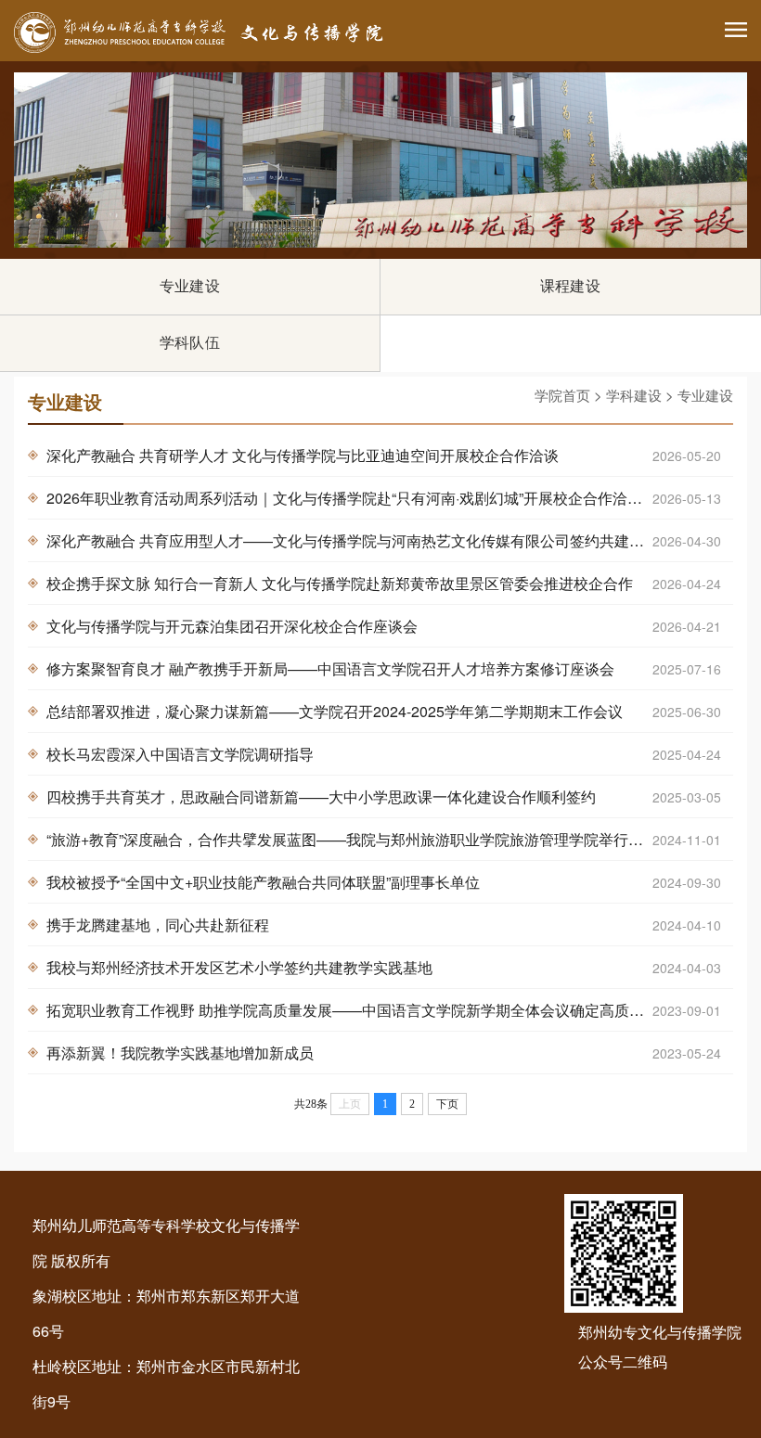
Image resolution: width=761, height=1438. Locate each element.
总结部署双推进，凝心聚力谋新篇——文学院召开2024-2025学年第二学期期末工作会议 (383, 711)
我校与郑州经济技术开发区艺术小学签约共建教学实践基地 (383, 967)
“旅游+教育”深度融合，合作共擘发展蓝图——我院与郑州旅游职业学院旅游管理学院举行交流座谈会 (383, 839)
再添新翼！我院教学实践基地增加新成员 (383, 1052)
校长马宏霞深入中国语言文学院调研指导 (383, 753)
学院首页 (562, 394)
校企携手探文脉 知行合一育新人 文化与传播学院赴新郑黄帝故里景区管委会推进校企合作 (383, 583)
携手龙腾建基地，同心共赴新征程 (383, 924)
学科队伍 (190, 343)
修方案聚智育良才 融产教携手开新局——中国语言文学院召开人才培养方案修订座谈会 (383, 668)
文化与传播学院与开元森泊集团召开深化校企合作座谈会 (383, 625)
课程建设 (570, 286)
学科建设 (634, 394)
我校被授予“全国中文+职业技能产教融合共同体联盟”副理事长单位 (383, 881)
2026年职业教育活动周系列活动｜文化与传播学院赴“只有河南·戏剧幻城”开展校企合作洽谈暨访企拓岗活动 (389, 497)
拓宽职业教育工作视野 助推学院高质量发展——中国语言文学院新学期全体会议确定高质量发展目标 (383, 1010)
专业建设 (190, 286)
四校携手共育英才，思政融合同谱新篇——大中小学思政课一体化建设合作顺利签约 (383, 796)
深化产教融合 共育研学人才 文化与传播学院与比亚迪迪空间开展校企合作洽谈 (383, 455)
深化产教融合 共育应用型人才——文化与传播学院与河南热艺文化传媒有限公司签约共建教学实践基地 (383, 540)
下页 (447, 1104)
